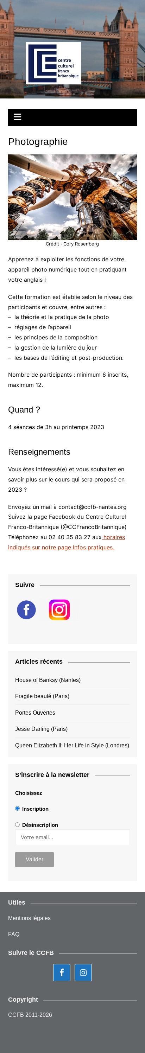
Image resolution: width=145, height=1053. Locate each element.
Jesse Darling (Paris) (41, 729)
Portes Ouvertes (35, 713)
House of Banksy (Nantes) (48, 680)
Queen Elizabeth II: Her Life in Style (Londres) (72, 745)
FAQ (13, 934)
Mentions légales (29, 918)
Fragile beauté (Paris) (42, 696)
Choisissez (28, 793)
